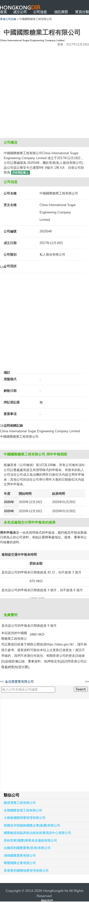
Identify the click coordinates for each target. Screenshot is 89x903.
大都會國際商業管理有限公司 (24, 818)
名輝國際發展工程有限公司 (23, 810)
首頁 (3, 12)
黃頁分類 (82, 12)
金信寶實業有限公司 (19, 681)
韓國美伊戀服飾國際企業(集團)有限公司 (32, 825)
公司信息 (40, 12)
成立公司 (20, 12)
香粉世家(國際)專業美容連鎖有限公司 (30, 840)
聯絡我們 (47, 901)
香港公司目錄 (8, 19)
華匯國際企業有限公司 (20, 863)
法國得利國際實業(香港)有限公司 (27, 848)
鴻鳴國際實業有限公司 (20, 855)
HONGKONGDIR (20, 7)
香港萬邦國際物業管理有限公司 (26, 870)
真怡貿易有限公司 (73, 681)
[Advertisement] (44, 91)
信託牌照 (61, 12)
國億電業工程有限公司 (20, 803)
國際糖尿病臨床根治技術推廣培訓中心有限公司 (37, 833)
